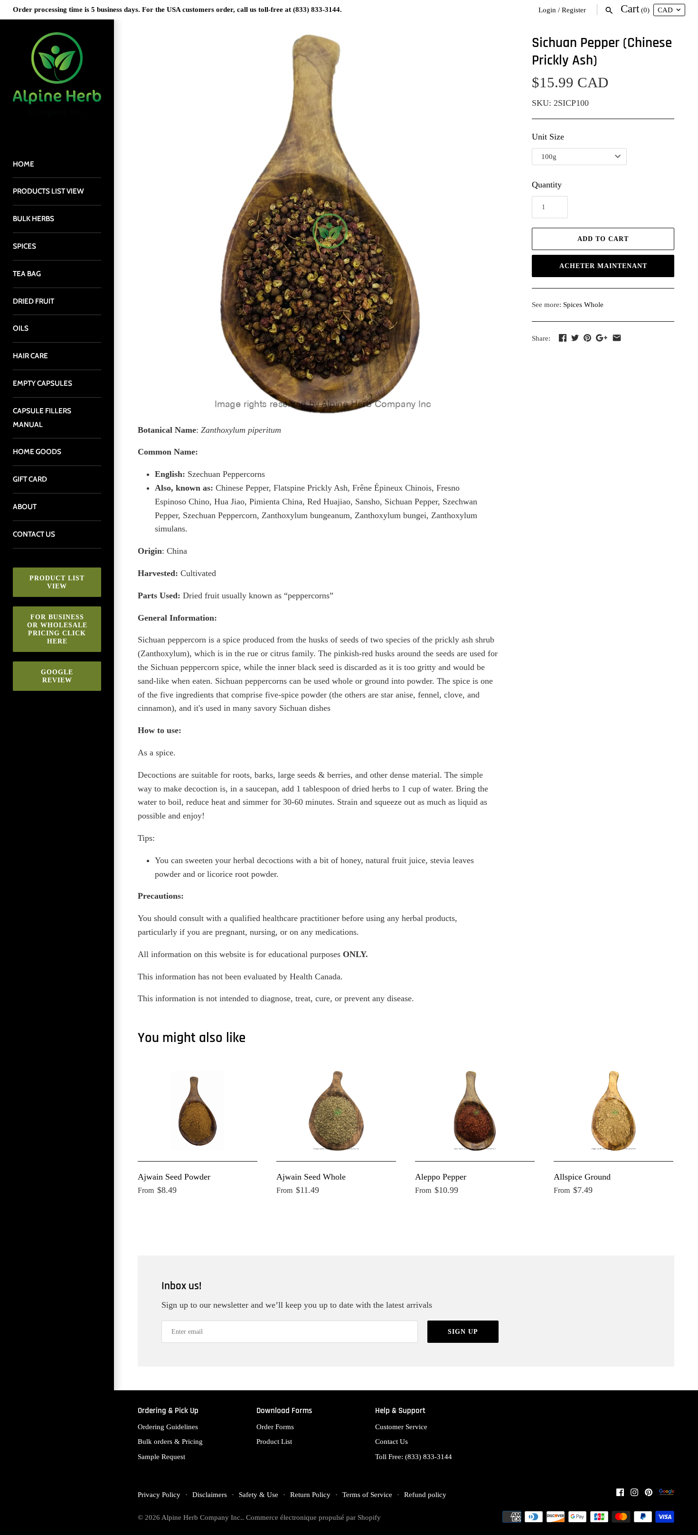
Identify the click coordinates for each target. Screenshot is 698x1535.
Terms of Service (367, 1494)
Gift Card (30, 479)
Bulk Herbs (33, 218)
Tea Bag (27, 273)
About (25, 506)
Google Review (57, 676)
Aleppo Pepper (440, 1176)
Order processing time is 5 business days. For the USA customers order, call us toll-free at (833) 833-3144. (177, 9)
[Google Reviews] (666, 1495)
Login (547, 10)
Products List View (48, 190)
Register (574, 10)
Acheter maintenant (603, 266)
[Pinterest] (648, 1495)
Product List (274, 1441)
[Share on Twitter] (575, 338)
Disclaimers (209, 1494)
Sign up (463, 1331)
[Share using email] (617, 338)
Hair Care (30, 355)
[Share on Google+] (601, 338)
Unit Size (548, 136)
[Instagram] (634, 1495)
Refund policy (425, 1494)
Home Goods (37, 451)
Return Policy (310, 1494)
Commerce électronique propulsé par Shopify (313, 1517)
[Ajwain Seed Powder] (197, 1111)
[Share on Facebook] (562, 338)
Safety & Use (258, 1494)
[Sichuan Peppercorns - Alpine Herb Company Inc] (323, 224)
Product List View (57, 582)
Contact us (34, 534)
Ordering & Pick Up (168, 1411)
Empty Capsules (42, 383)
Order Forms (275, 1427)
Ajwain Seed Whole (311, 1176)
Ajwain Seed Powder (174, 1176)
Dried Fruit (33, 301)
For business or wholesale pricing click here (57, 629)
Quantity (547, 184)
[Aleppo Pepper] (475, 1111)
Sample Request (161, 1456)
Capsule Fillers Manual (42, 417)
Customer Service (401, 1427)
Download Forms (284, 1411)
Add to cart (603, 238)
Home (23, 163)
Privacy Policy (159, 1494)
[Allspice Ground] (613, 1111)
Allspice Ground (582, 1176)
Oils (20, 328)
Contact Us (391, 1441)
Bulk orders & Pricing (170, 1441)
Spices (24, 246)
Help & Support (400, 1411)
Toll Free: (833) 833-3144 (413, 1456)
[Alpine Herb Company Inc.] (57, 80)
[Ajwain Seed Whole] (336, 1111)
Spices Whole (583, 304)
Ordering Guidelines (168, 1427)
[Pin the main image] (587, 338)
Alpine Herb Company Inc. (201, 1517)
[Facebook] (620, 1495)
